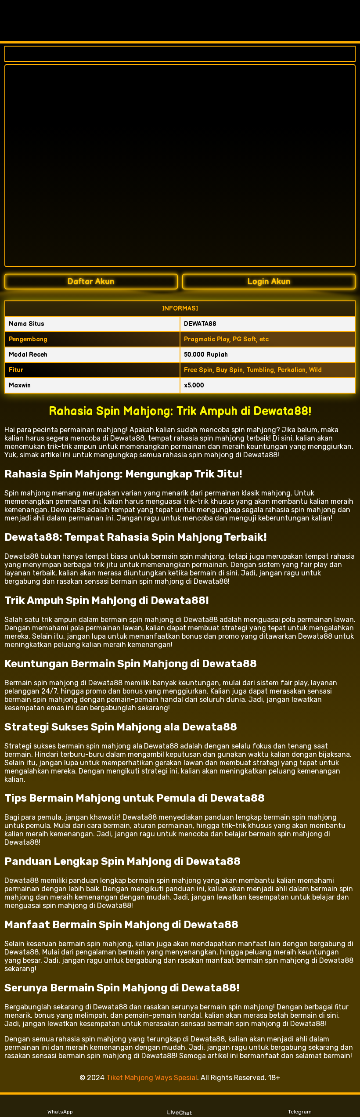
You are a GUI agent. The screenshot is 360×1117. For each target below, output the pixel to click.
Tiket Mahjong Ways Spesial (151, 1078)
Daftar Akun (91, 282)
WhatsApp (60, 1112)
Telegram (300, 1112)
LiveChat (180, 1112)
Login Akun (269, 282)
